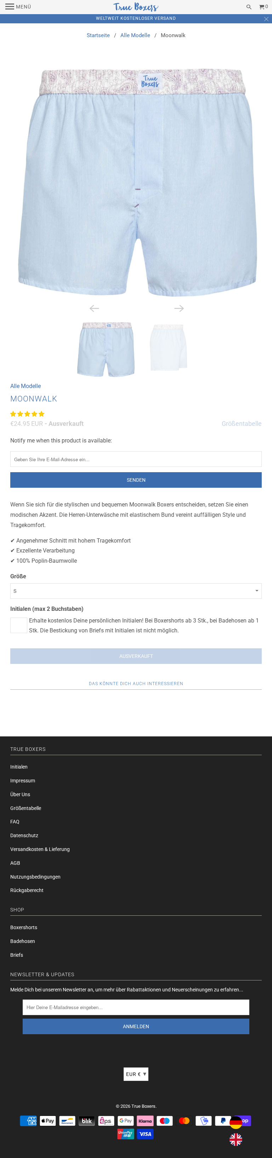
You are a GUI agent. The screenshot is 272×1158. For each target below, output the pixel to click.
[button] (28, 414)
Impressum (22, 780)
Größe (18, 576)
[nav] (18, 7)
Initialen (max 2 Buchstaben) (47, 609)
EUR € (136, 1073)
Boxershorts (23, 927)
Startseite (98, 35)
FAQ (14, 821)
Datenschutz (24, 835)
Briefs (16, 955)
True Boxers (143, 1106)
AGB (15, 863)
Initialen (19, 767)
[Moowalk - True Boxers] (136, 182)
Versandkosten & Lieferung (40, 849)
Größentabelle (242, 423)
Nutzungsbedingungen (35, 877)
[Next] (178, 307)
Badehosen (22, 941)
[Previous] (93, 307)
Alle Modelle (135, 35)
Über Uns (20, 794)
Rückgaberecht (27, 890)
